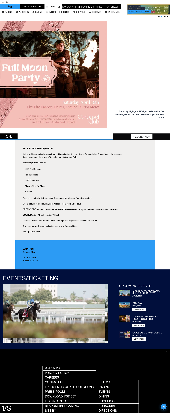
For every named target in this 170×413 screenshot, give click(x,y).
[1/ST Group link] (3, 2)
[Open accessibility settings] (163, 406)
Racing (104, 387)
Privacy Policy (57, 373)
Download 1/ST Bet (60, 396)
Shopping (106, 401)
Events (104, 392)
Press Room (55, 392)
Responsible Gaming (62, 406)
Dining (104, 396)
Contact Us (54, 382)
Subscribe (107, 406)
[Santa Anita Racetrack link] (6, 2)
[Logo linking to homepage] (10, 7)
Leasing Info (55, 401)
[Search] (59, 7)
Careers (52, 377)
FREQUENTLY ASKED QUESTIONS (69, 387)
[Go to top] (167, 351)
